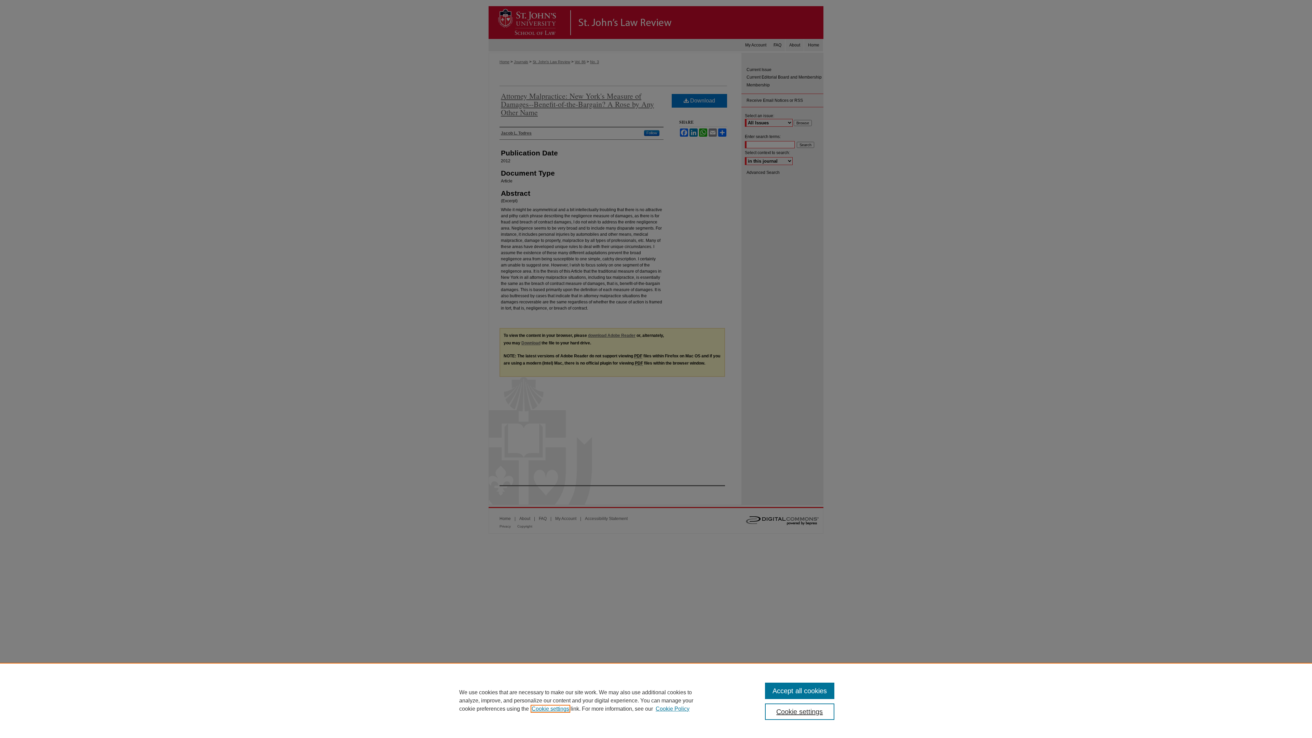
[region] (656, 700)
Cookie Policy (672, 709)
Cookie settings (550, 709)
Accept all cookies (800, 691)
